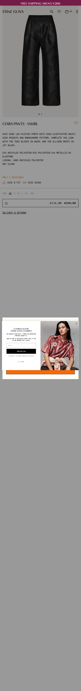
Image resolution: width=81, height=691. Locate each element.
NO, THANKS (21, 361)
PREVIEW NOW (21, 351)
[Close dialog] (76, 323)
